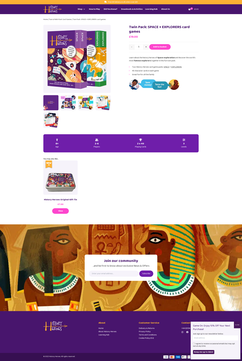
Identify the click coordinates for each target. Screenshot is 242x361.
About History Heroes (107, 331)
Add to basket (160, 46)
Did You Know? (110, 9)
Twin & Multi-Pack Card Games (60, 19)
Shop (80, 9)
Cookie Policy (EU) (146, 338)
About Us (165, 9)
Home (45, 19)
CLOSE (237, 325)
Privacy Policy (145, 331)
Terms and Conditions (148, 334)
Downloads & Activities (132, 9)
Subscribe (146, 273)
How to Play (94, 9)
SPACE (166, 67)
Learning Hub (151, 9)
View (60, 211)
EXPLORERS (176, 67)
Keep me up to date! (203, 352)
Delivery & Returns (147, 328)
